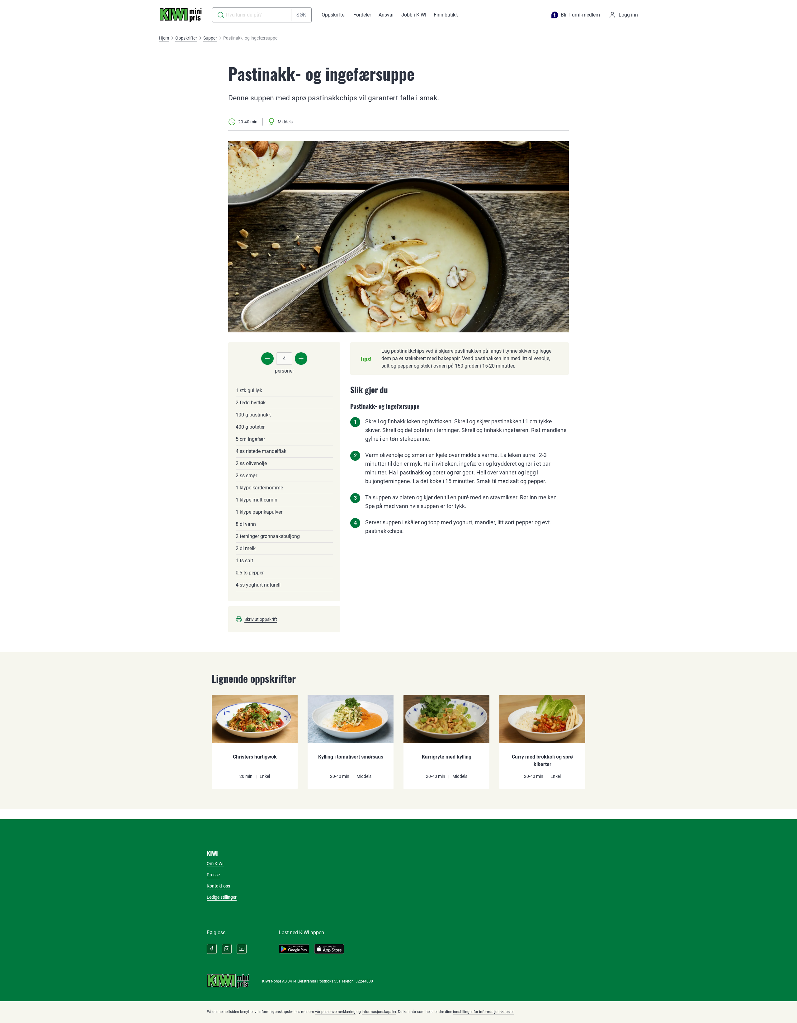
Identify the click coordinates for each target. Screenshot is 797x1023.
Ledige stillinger (222, 897)
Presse (213, 874)
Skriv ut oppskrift (260, 619)
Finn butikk (446, 15)
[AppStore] (329, 949)
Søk (301, 15)
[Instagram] (227, 949)
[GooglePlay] (294, 949)
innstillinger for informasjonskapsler (483, 1012)
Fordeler (362, 15)
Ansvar (386, 15)
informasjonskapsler (379, 1012)
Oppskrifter (334, 15)
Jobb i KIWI (413, 15)
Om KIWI (215, 863)
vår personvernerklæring (335, 1012)
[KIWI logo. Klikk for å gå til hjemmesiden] (180, 14)
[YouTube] (242, 949)
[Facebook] (212, 949)
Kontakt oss (218, 885)
